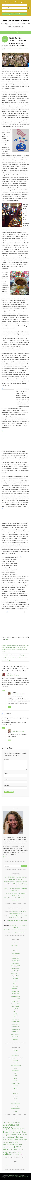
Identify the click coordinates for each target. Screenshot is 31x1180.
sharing (6, 1152)
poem (10, 1147)
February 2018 (15, 1021)
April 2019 (15, 986)
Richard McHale (8, 930)
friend (6, 1132)
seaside (11, 649)
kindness (12, 1135)
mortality (23, 1139)
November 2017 (15, 1029)
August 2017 (15, 1036)
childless (22, 1128)
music (15, 1073)
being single (17, 1122)
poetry (15, 1088)
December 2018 (15, 996)
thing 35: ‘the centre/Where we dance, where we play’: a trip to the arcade (14, 41)
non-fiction (15, 1080)
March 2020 (15, 958)
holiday (3, 647)
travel (3, 49)
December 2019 (15, 966)
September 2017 (15, 1034)
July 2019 (15, 978)
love (4, 1137)
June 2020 (15, 955)
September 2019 (15, 973)
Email (6, 779)
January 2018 (15, 1024)
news (15, 1078)
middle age (9, 647)
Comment (7, 759)
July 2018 (15, 1009)
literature (20, 1134)
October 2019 (15, 971)
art (15, 1053)
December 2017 (15, 1026)
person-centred (15, 1083)
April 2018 (15, 1016)
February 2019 (15, 991)
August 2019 (15, 976)
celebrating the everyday (15, 48)
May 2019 (15, 983)
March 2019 (15, 988)
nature (15, 1075)
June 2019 (15, 981)
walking (15, 1106)
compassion (19, 1130)
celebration (17, 1128)
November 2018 (15, 999)
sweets (24, 649)
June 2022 (15, 948)
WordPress (11, 1176)
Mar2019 (4, 39)
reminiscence (5, 649)
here (7, 639)
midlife (6, 1139)
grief (15, 1068)
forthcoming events (15, 1065)
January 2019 (15, 993)
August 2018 (15, 1006)
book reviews (15, 1055)
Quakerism (15, 1091)
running (15, 1096)
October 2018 (15, 1001)
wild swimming (15, 1108)
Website (6, 785)
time (15, 1152)
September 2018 (15, 1004)
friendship (13, 1132)
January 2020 (15, 963)
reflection (25, 48)
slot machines (18, 649)
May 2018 (15, 1014)
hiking (24, 1132)
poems (13, 1147)
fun (28, 645)
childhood (23, 645)
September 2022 (15, 945)
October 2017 (15, 1031)
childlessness (7, 1130)
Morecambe (16, 647)
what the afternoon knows (15, 21)
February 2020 (15, 960)
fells (24, 1130)
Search (24, 866)
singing (15, 1098)
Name (6, 773)
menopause (9, 1137)
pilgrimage (15, 1086)
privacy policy (7, 1165)
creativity (15, 1063)
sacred (15, 1149)
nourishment (8, 1144)
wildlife (15, 1111)
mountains (5, 1142)
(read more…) (7, 857)
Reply (3, 690)
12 (5, 38)
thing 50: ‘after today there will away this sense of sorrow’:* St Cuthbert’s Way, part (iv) (15, 884)
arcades (4, 645)
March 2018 (15, 1019)
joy (7, 1134)
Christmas (15, 1060)
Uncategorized (15, 1103)
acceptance (8, 1122)
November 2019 (15, 968)
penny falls (23, 647)
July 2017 (15, 1039)
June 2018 (15, 1011)
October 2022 (15, 943)
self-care (23, 1149)
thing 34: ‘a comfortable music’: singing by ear (15, 655)
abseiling (15, 1050)
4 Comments (6, 652)
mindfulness (15, 1070)
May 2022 (15, 950)
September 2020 (15, 953)
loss (26, 1135)
